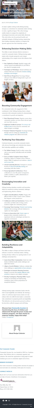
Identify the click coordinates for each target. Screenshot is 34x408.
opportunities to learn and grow (23, 268)
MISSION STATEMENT (6, 362)
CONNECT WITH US (6, 371)
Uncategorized (10, 317)
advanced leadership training (17, 166)
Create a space (23, 213)
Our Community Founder (7, 349)
